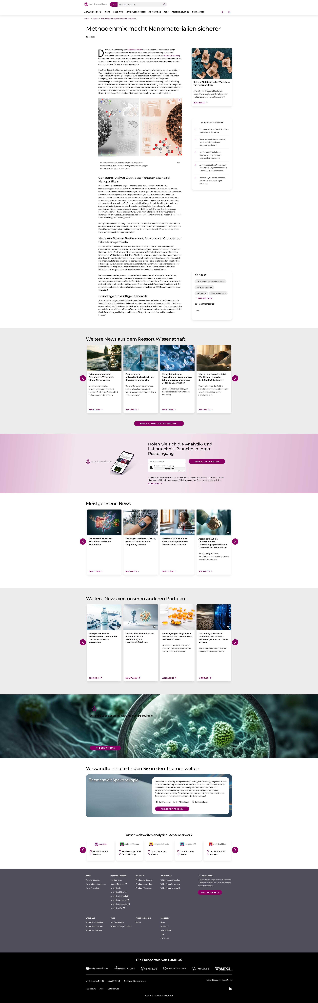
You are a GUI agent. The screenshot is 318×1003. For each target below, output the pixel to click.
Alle (112, 4)
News (162, 922)
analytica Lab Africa (119, 904)
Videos (138, 922)
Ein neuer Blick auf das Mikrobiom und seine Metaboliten (214, 130)
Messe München (117, 884)
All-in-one (164, 938)
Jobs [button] (166, 12)
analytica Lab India (119, 896)
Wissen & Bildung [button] (180, 12)
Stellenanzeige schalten (121, 926)
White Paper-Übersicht (170, 888)
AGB (102, 988)
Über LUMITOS (114, 981)
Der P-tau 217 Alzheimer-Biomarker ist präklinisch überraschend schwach (210, 155)
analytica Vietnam (119, 900)
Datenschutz (113, 988)
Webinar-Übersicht (94, 930)
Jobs (162, 934)
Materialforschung (172, 55)
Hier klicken (169, 468)
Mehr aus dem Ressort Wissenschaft (159, 423)
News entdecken (93, 880)
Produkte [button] (118, 12)
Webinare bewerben (94, 926)
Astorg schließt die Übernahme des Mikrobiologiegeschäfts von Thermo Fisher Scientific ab (213, 168)
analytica (115, 888)
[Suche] (164, 4)
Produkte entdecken (144, 880)
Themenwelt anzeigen (172, 809)
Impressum (91, 988)
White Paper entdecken (170, 880)
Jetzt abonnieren (210, 892)
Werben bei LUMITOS (95, 981)
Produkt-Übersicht (144, 888)
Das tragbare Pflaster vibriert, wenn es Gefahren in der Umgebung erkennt (212, 142)
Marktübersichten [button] (136, 12)
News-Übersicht (93, 888)
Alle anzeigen (205, 298)
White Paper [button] (155, 12)
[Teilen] (222, 12)
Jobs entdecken (117, 922)
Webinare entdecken (94, 922)
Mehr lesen (154, 483)
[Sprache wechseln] (229, 12)
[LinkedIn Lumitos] (230, 988)
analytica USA (117, 908)
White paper (165, 930)
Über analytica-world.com (135, 981)
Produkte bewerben (144, 884)
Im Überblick (116, 880)
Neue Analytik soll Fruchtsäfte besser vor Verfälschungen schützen (212, 180)
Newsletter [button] (198, 12)
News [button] (107, 12)
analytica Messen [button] (93, 12)
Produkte (164, 926)
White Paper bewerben (170, 884)
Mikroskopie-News (105, 748)
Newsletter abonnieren (207, 461)
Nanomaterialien (134, 49)
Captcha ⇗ (180, 471)
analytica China (117, 892)
